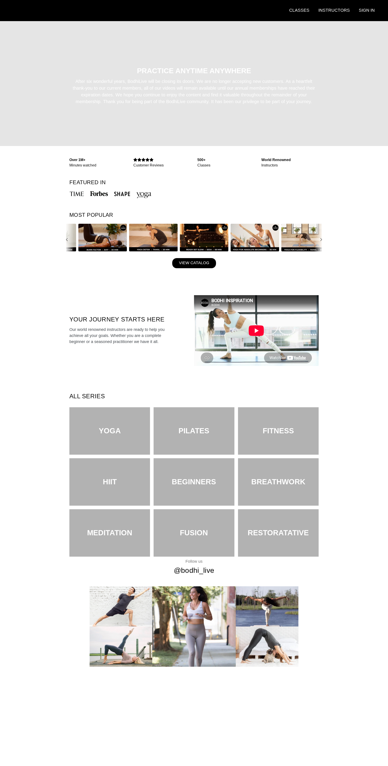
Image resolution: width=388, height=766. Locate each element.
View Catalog (194, 263)
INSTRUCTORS (334, 10)
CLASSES (299, 10)
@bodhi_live (194, 570)
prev (69, 250)
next (318, 250)
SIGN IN (367, 10)
